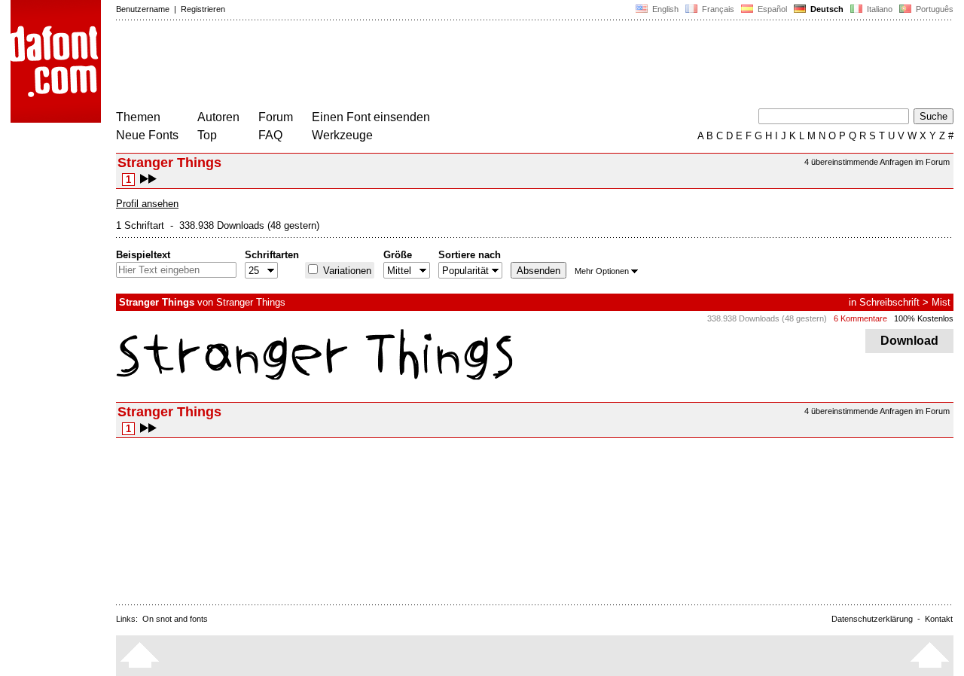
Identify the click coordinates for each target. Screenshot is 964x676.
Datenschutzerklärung (872, 618)
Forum (275, 117)
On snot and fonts (175, 618)
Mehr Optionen (602, 271)
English (664, 9)
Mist (941, 302)
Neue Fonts (147, 135)
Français (717, 9)
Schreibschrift (889, 302)
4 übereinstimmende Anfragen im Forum (877, 161)
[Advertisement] (390, 66)
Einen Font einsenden (371, 117)
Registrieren (203, 9)
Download (909, 340)
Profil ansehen (147, 203)
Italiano (878, 9)
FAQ (270, 135)
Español (771, 9)
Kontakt (939, 618)
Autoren (218, 117)
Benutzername (142, 9)
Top (207, 135)
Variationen (345, 270)
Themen (138, 117)
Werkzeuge (342, 135)
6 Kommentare (860, 318)
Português (932, 9)
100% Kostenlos (923, 318)
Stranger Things (250, 302)
